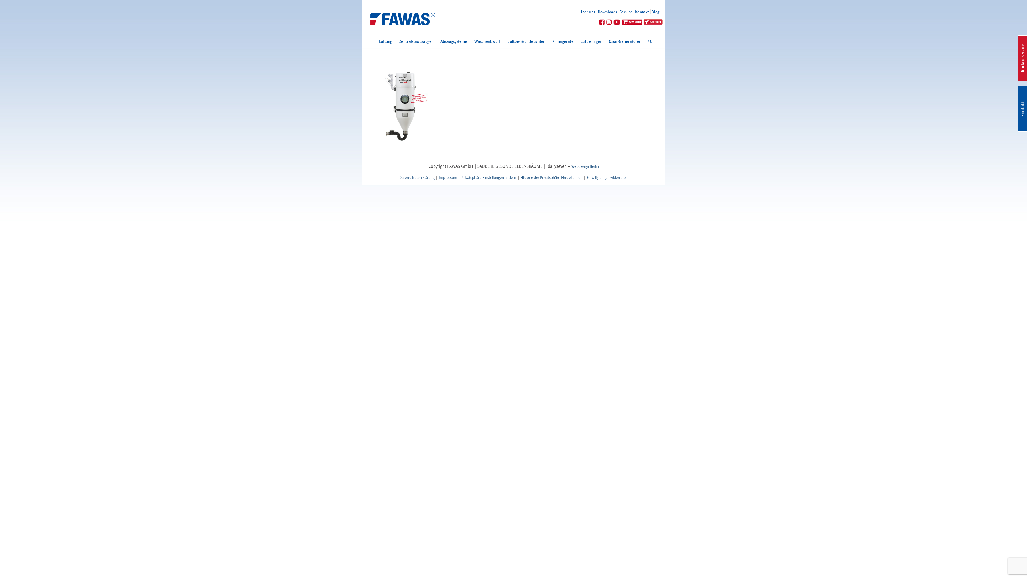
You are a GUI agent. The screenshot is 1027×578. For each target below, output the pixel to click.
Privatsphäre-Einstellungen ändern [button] (488, 177)
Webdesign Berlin (585, 166)
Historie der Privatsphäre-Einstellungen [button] (551, 177)
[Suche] (648, 41)
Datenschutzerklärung (417, 177)
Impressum (448, 177)
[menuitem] (590, 12)
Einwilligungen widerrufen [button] (607, 177)
